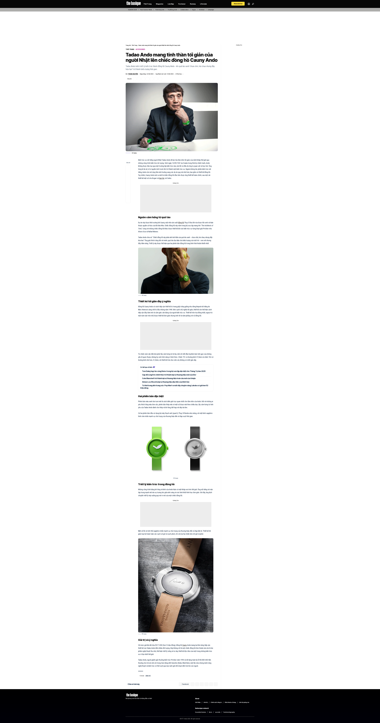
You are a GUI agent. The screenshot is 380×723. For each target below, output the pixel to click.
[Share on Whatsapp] (152, 79)
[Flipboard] (251, 9)
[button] (238, 4)
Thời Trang (134, 45)
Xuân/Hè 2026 (132, 9)
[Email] (156, 79)
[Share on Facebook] (135, 79)
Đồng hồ (148, 676)
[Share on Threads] (128, 191)
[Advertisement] (190, 26)
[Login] (249, 4)
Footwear (202, 9)
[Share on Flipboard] (143, 79)
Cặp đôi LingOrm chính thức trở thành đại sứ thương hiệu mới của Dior (169, 375)
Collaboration (184, 9)
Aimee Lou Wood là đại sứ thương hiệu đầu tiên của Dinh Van (165, 382)
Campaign (211, 9)
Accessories (140, 49)
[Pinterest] (249, 9)
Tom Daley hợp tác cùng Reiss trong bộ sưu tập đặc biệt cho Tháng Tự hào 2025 (174, 371)
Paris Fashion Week (146, 9)
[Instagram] (247, 9)
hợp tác (161, 178)
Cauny (184, 645)
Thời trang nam (159, 9)
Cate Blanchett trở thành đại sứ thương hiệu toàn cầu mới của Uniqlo (169, 378)
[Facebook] (244, 9)
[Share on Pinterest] (147, 79)
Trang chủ (128, 45)
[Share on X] (139, 79)
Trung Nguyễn (133, 74)
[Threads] (253, 9)
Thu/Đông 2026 (172, 9)
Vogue (194, 9)
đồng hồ (181, 223)
